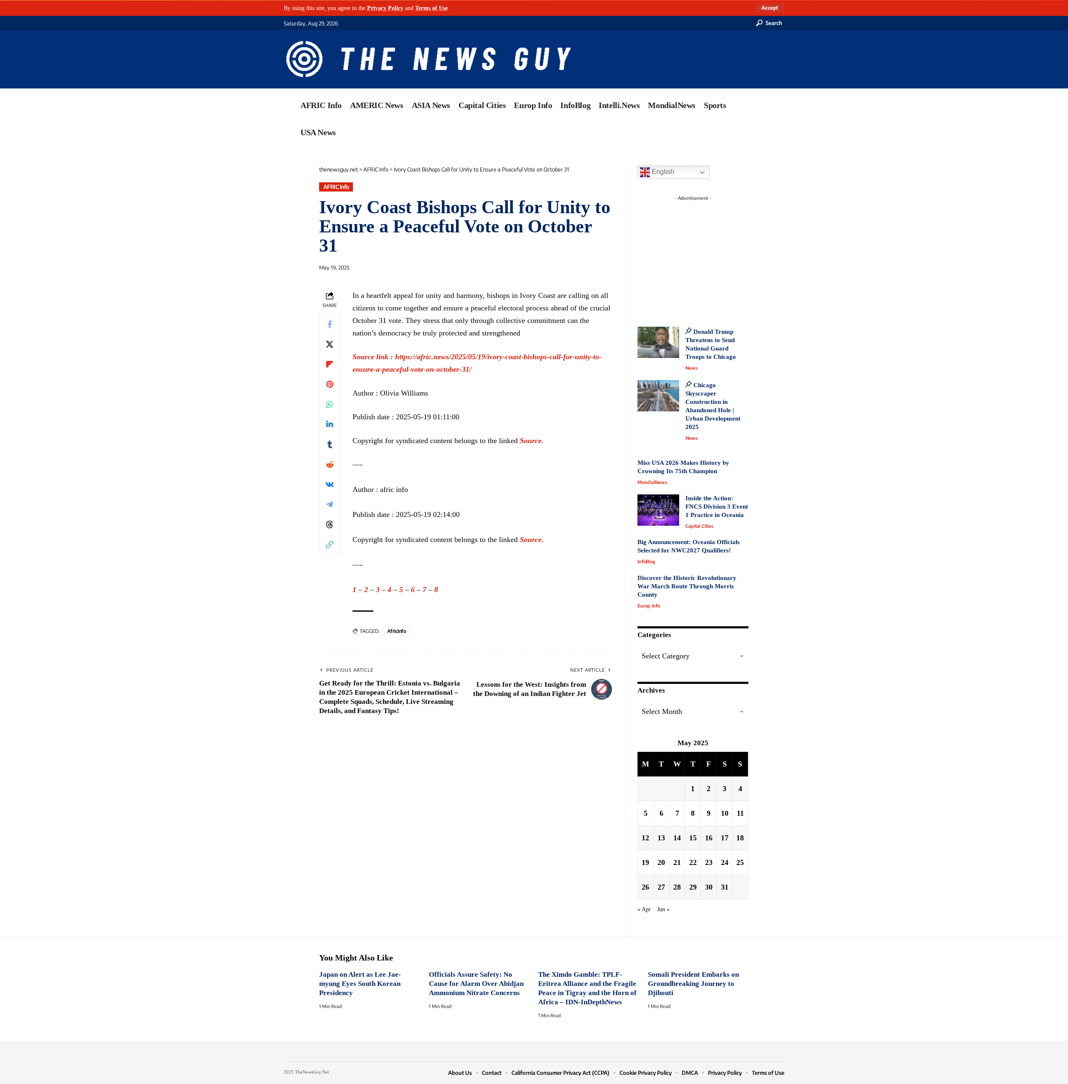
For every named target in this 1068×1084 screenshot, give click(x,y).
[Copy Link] (330, 544)
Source (531, 440)
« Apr (644, 909)
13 (661, 838)
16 (709, 838)
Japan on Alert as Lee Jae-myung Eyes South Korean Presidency (360, 984)
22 (693, 862)
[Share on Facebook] (330, 324)
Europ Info (648, 605)
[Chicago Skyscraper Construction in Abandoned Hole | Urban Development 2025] (658, 395)
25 (740, 862)
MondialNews (652, 482)
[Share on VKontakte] (330, 484)
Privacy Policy (385, 8)
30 (709, 887)
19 (645, 862)
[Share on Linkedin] (330, 424)
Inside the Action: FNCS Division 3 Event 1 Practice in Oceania (716, 506)
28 (677, 887)
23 (709, 862)
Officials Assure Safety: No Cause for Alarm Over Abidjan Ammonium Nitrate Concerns (476, 984)
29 (693, 887)
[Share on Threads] (330, 524)
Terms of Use (431, 8)
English (662, 171)
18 (740, 838)
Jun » (663, 909)
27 (661, 887)
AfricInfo (396, 631)
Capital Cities (699, 526)
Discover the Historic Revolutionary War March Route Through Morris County (686, 586)
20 (661, 862)
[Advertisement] (708, 256)
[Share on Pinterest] (330, 384)
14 (677, 838)
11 (740, 813)
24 (724, 862)
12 (645, 838)
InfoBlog (646, 561)
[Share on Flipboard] (330, 364)
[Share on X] (330, 344)
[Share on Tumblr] (330, 444)
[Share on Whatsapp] (330, 404)
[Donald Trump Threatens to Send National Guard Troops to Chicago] (658, 342)
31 (724, 887)
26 (645, 887)
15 (693, 838)
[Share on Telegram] (330, 504)
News (691, 368)
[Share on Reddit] (330, 464)
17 (724, 838)
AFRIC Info (336, 186)
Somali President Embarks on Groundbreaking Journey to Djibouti (693, 984)
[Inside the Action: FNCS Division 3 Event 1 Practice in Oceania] (658, 510)
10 (724, 813)
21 (677, 862)
